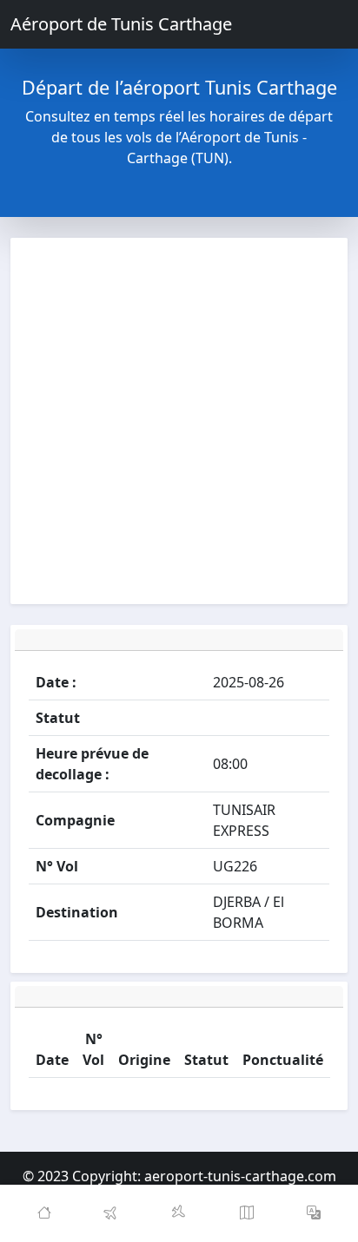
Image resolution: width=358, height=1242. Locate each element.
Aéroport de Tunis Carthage (121, 24)
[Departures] (112, 1213)
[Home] (44, 1213)
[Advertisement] (179, 421)
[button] (314, 1213)
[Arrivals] (179, 1213)
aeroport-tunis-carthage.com (240, 1176)
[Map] (247, 1213)
